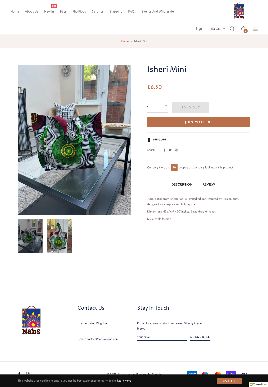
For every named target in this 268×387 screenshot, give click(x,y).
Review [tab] (209, 184)
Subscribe (200, 337)
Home (125, 41)
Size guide (159, 139)
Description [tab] (182, 184)
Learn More (124, 380)
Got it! (229, 381)
